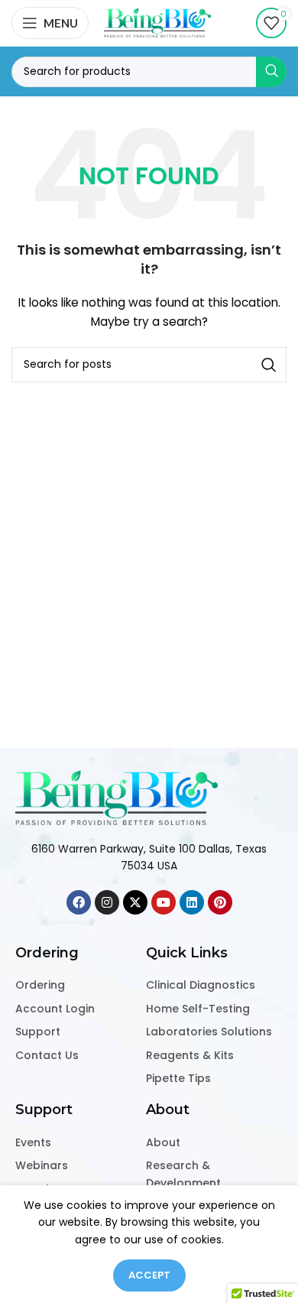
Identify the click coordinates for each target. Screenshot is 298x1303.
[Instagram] (107, 902)
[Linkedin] (192, 902)
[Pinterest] (220, 902)
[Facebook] (78, 902)
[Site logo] (157, 22)
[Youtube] (163, 902)
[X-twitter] (135, 902)
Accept (149, 1275)
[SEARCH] (271, 72)
